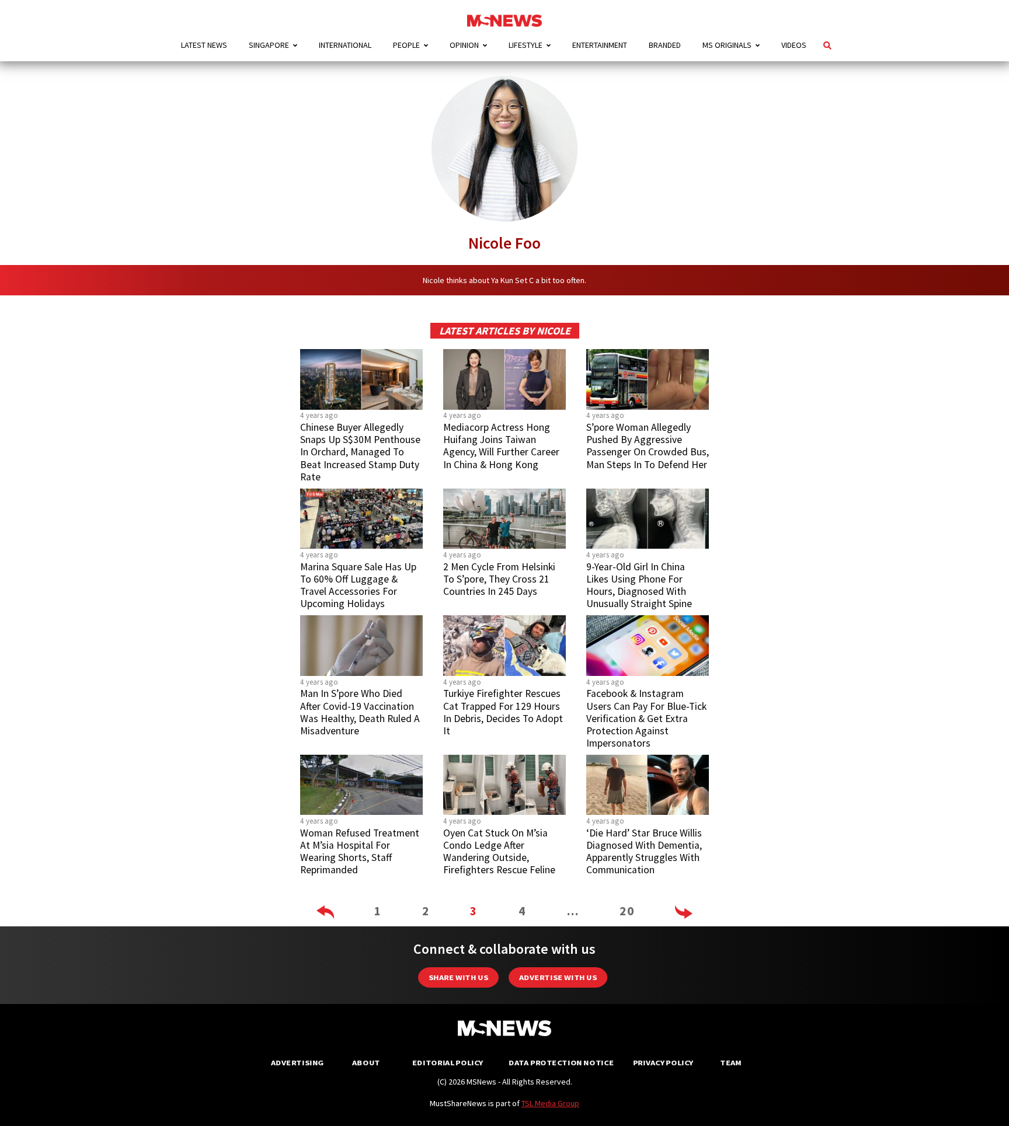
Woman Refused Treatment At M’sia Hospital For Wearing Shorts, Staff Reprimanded (359, 851)
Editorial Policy (447, 1062)
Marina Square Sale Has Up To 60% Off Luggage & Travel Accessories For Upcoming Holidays (358, 585)
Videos (793, 45)
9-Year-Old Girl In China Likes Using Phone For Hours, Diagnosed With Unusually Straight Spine (639, 585)
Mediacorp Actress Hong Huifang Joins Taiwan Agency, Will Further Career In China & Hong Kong (501, 445)
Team (731, 1062)
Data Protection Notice (561, 1062)
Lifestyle (525, 45)
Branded (665, 45)
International (345, 45)
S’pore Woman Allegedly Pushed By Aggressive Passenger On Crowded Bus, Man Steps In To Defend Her (647, 445)
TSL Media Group (550, 1103)
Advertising (297, 1062)
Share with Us (458, 977)
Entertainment (599, 45)
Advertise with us (558, 977)
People (406, 45)
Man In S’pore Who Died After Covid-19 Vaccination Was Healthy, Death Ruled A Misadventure (360, 712)
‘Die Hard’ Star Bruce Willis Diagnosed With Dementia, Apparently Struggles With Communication (644, 851)
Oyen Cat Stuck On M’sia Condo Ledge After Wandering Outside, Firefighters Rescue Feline (499, 851)
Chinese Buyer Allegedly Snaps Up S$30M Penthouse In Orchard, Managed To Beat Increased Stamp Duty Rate (360, 452)
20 (627, 911)
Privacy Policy (663, 1062)
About (366, 1062)
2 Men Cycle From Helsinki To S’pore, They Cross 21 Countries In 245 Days (499, 579)
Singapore (269, 45)
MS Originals (726, 45)
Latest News (204, 45)
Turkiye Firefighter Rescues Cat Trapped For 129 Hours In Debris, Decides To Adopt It (503, 712)
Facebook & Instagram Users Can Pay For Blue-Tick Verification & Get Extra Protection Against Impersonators (646, 718)
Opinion (464, 45)
